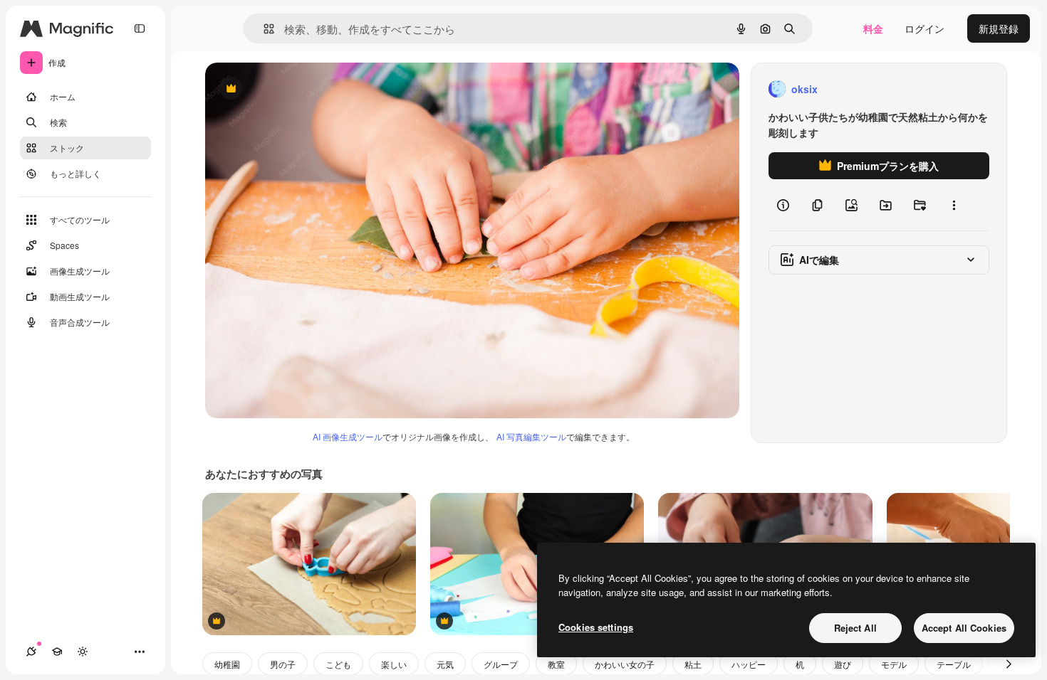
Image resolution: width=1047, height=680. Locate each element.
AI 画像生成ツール (347, 436)
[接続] (31, 651)
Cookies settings (595, 627)
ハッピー (748, 664)
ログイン (924, 28)
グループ (501, 664)
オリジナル (303, 89)
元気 (445, 664)
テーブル (954, 664)
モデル (894, 664)
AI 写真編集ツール (531, 436)
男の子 (283, 664)
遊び (842, 664)
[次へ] (1008, 663)
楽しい (394, 664)
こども (338, 664)
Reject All (855, 627)
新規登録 (999, 28)
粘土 (693, 664)
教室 (556, 664)
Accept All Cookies (964, 627)
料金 (873, 28)
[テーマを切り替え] (82, 651)
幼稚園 (227, 664)
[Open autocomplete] (263, 28)
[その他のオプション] (953, 205)
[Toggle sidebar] (139, 28)
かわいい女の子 (625, 664)
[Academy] (57, 651)
